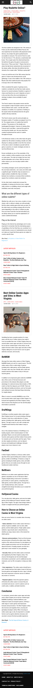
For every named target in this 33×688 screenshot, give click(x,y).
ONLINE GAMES (15, 10)
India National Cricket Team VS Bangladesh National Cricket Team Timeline (16, 271)
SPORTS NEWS (16, 12)
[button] (30, 2)
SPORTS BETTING (7, 12)
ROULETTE (22, 10)
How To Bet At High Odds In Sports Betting (16, 265)
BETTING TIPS (6, 255)
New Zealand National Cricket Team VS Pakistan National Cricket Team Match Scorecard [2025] (15, 279)
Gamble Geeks (7, 14)
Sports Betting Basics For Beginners (14, 253)
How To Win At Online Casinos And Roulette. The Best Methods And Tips (14, 259)
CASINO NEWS (6, 10)
